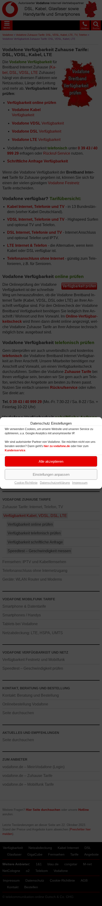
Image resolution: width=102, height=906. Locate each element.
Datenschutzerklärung (55, 482)
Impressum (80, 482)
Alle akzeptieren (51, 461)
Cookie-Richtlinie (25, 482)
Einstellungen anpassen (51, 474)
